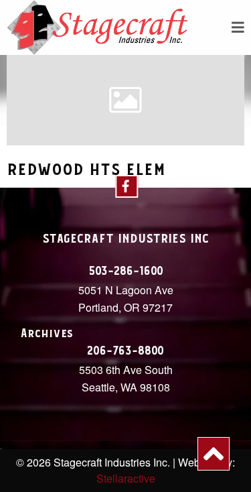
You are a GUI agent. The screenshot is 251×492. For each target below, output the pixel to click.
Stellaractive (125, 478)
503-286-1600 (125, 271)
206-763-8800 (125, 351)
